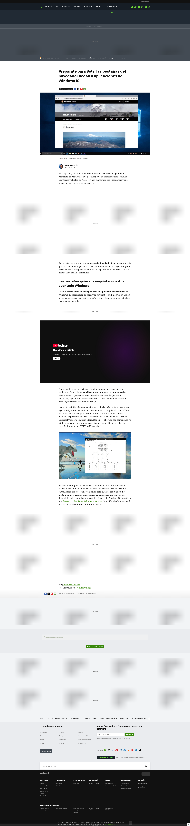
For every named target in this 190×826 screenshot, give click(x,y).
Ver (96, 646)
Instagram (142, 7)
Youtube (146, 7)
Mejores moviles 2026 (61, 719)
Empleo (61, 743)
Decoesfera (125, 786)
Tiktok (135, 7)
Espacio (80, 732)
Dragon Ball (82, 58)
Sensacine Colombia (76, 811)
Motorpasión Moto (111, 786)
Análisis (61, 732)
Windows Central (71, 584)
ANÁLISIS (48, 7)
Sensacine (76, 783)
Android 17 (87, 719)
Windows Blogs (84, 587)
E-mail (84, 89)
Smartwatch (102, 58)
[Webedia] (145, 1)
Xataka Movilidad (83, 736)
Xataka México (44, 808)
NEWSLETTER (112, 7)
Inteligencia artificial (84, 740)
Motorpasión (109, 783)
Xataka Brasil (44, 811)
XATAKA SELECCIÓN (63, 7)
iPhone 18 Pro (124, 719)
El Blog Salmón (142, 783)
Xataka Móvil (44, 786)
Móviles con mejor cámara (108, 719)
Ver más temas (46, 751)
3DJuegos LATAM (61, 808)
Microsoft (81, 594)
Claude (95, 719)
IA (62, 58)
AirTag (111, 58)
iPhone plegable (76, 719)
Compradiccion (126, 789)
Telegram (139, 7)
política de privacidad (123, 738)
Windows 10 (91, 594)
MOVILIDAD (88, 7)
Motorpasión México (109, 809)
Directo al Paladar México (94, 809)
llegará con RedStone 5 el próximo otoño (82, 501)
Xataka (42, 783)
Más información (110, 824)
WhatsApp (132, 7)
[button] (71, 165)
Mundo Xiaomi (44, 796)
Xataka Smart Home (44, 792)
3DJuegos (59, 783)
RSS (128, 750)
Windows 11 (82, 743)
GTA (116, 58)
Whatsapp (92, 58)
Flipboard (81, 89)
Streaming (43, 732)
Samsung (62, 740)
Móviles (42, 736)
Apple (42, 740)
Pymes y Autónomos (141, 786)
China (57, 58)
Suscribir (129, 734)
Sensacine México (78, 808)
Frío (67, 58)
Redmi (123, 58)
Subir (144, 774)
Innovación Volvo (98, 26)
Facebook (75, 89)
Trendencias (125, 783)
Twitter (149, 7)
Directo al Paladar (94, 783)
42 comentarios (67, 89)
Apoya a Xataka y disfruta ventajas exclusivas (129, 757)
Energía (61, 736)
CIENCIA (77, 7)
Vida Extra (59, 786)
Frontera (73, 58)
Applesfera (43, 789)
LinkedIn (136, 750)
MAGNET (99, 7)
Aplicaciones (70, 594)
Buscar (146, 766)
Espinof (75, 786)
